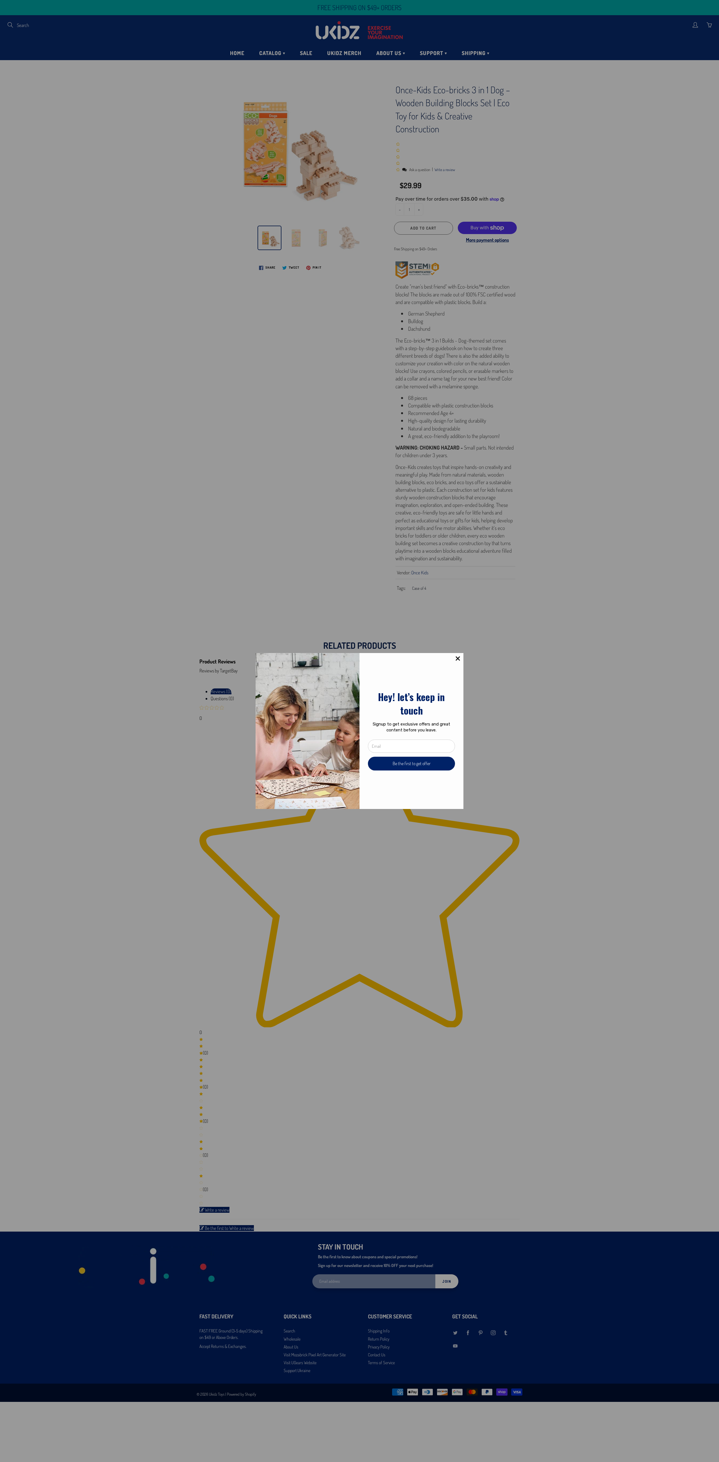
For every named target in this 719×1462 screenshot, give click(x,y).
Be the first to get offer (412, 763)
